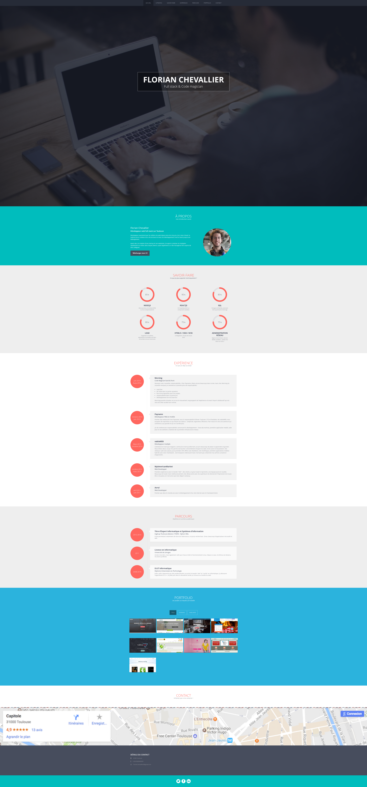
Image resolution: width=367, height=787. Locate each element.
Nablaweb (192, 612)
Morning (182, 612)
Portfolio (207, 3)
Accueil (148, 3)
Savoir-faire (171, 3)
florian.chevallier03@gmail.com (142, 764)
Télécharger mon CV (140, 253)
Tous (173, 612)
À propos (159, 3)
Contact (218, 3)
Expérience (184, 3)
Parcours (195, 3)
